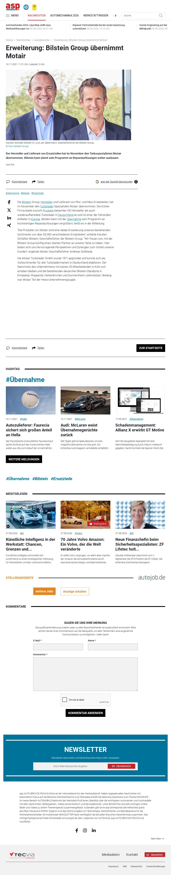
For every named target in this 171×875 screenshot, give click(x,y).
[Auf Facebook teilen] (9, 202)
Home (9, 40)
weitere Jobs (44, 591)
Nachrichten (37, 15)
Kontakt (132, 855)
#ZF (132, 533)
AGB (125, 866)
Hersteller (47, 202)
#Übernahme (25, 380)
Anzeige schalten (74, 591)
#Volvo (78, 533)
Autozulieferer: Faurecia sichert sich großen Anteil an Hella (29, 430)
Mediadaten (111, 855)
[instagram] (85, 830)
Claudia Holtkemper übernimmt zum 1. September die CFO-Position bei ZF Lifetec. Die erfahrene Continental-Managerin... (138, 559)
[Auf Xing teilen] (9, 225)
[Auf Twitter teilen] (9, 210)
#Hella (23, 419)
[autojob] (151, 577)
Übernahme (74, 219)
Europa (35, 219)
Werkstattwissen (95, 15)
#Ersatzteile (61, 478)
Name (91, 640)
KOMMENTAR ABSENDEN (85, 713)
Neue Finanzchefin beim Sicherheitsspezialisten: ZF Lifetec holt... (139, 544)
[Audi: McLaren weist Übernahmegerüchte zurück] (85, 400)
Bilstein (26, 202)
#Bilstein (40, 478)
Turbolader (46, 206)
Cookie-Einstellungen (155, 866)
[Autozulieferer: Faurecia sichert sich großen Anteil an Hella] (31, 400)
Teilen (40, 181)
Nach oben (156, 839)
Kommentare (19, 181)
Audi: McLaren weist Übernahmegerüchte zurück (79, 430)
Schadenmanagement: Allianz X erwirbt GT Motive (139, 427)
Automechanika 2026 (64, 15)
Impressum (113, 866)
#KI (22, 533)
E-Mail (36, 640)
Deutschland (65, 215)
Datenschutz (136, 866)
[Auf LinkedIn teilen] (9, 217)
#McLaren (80, 419)
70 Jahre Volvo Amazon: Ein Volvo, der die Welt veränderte (83, 544)
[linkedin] (94, 830)
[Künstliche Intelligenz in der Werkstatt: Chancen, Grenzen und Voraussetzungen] (31, 515)
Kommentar (39, 654)
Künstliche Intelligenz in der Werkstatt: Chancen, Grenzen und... (30, 544)
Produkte (48, 210)
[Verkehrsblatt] (33, 6)
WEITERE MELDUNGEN (24, 459)
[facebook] (76, 830)
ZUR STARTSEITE (150, 348)
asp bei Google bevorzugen (117, 181)
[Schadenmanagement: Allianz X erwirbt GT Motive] (140, 400)
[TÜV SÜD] (25, 6)
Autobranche (41, 40)
